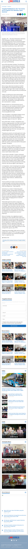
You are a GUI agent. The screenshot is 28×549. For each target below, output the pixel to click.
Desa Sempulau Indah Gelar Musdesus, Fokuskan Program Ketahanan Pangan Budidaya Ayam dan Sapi (20, 253)
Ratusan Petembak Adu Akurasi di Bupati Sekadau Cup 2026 (7, 270)
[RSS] (16, 247)
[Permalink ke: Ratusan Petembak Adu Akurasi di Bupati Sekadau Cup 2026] (8, 265)
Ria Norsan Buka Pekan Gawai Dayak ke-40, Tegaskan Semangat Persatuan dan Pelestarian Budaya (17, 414)
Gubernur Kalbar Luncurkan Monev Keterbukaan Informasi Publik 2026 (16, 401)
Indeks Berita (8, 545)
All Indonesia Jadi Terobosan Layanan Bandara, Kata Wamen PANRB (14, 521)
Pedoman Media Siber (5, 547)
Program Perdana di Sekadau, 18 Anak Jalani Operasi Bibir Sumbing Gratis (20, 281)
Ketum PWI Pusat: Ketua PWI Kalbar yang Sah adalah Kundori (14, 511)
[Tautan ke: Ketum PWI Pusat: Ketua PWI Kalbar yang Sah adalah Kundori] (14, 502)
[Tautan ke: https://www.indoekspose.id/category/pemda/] (25, 442)
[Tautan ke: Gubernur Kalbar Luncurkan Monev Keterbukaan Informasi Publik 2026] (4, 402)
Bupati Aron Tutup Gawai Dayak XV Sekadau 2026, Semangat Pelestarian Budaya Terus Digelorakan (7, 281)
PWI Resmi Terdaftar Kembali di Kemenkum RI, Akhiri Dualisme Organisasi (14, 526)
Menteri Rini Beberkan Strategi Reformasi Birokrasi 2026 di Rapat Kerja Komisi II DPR (15, 516)
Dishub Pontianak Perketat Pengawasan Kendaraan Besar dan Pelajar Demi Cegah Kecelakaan (12, 389)
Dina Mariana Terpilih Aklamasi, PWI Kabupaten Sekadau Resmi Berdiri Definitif (20, 270)
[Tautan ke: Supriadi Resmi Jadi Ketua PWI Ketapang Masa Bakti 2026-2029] (4, 396)
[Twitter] (14, 247)
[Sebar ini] (18, 14)
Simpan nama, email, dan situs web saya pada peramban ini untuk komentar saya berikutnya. (12, 322)
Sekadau (3, 14)
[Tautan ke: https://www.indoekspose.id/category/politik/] (25, 422)
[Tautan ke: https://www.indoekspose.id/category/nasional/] (25, 492)
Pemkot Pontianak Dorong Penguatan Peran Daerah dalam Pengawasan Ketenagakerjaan (16, 407)
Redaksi (2, 545)
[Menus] (2, 1)
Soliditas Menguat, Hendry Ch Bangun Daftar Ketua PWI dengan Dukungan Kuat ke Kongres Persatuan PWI (14, 530)
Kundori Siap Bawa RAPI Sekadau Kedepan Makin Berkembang (20, 292)
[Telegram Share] (22, 14)
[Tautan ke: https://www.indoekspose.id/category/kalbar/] (25, 371)
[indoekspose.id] (14, 1)
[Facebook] (11, 247)
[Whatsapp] (25, 14)
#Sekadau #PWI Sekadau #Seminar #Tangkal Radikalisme (14, 241)
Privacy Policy (15, 545)
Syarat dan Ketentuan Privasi (17, 547)
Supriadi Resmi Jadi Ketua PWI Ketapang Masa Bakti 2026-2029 (15, 395)
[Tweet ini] (20, 14)
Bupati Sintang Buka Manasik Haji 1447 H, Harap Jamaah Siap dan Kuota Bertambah (7, 292)
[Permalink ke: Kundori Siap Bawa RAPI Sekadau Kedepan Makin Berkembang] (20, 287)
